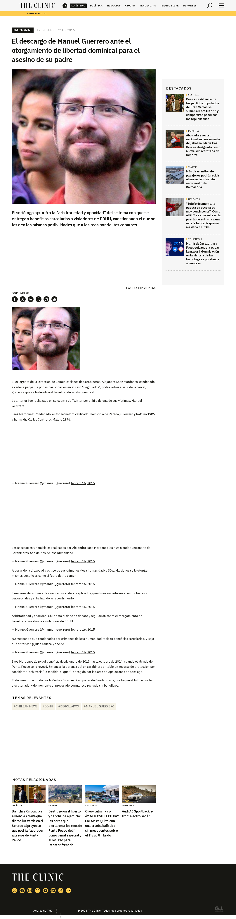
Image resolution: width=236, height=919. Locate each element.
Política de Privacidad (42, 916)
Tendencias (148, 5)
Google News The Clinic (68, 890)
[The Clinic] (37, 5)
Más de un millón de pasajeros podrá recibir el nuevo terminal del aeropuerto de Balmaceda (202, 179)
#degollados (68, 706)
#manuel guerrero (99, 706)
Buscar (209, 5)
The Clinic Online (144, 288)
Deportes (190, 5)
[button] (15, 299)
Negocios (114, 5)
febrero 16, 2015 (83, 483)
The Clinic (65, 5)
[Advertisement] (84, 451)
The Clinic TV (45, 890)
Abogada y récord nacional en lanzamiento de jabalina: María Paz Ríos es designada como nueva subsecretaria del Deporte (203, 145)
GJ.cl (219, 909)
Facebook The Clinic (22, 890)
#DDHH (47, 706)
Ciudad (130, 5)
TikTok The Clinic (60, 890)
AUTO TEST (91, 805)
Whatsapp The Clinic (37, 890)
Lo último (78, 5)
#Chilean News (25, 706)
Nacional (22, 30)
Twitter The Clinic (14, 890)
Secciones (221, 5)
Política (96, 5)
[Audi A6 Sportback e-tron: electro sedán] (139, 794)
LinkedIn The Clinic (53, 890)
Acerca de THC (43, 910)
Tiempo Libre (169, 5)
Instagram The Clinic (29, 890)
